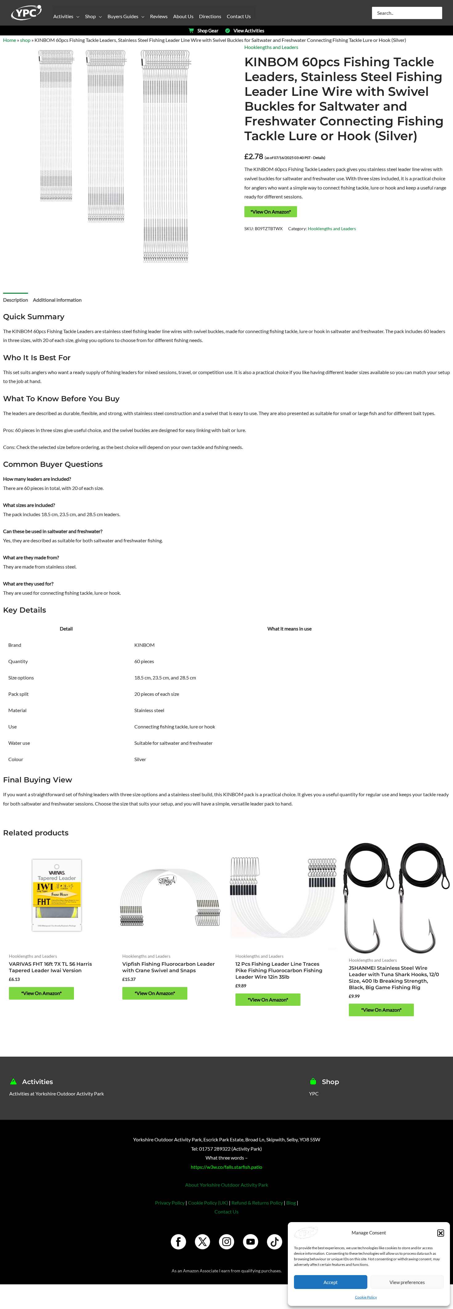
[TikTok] (274, 1241)
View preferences (407, 1282)
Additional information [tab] (57, 300)
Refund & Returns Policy (257, 1202)
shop (25, 40)
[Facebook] (178, 1241)
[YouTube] (250, 1241)
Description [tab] (15, 300)
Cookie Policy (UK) (208, 1202)
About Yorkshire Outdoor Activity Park (226, 1185)
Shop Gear (208, 30)
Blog (291, 1202)
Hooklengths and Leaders (271, 47)
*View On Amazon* (271, 211)
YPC (314, 1093)
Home (9, 40)
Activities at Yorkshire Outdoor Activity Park (56, 1093)
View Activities (249, 30)
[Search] (438, 13)
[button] (441, 1233)
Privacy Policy (170, 1202)
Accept (331, 1282)
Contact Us (226, 1211)
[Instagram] (226, 1241)
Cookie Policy (366, 1297)
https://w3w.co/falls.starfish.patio (226, 1167)
